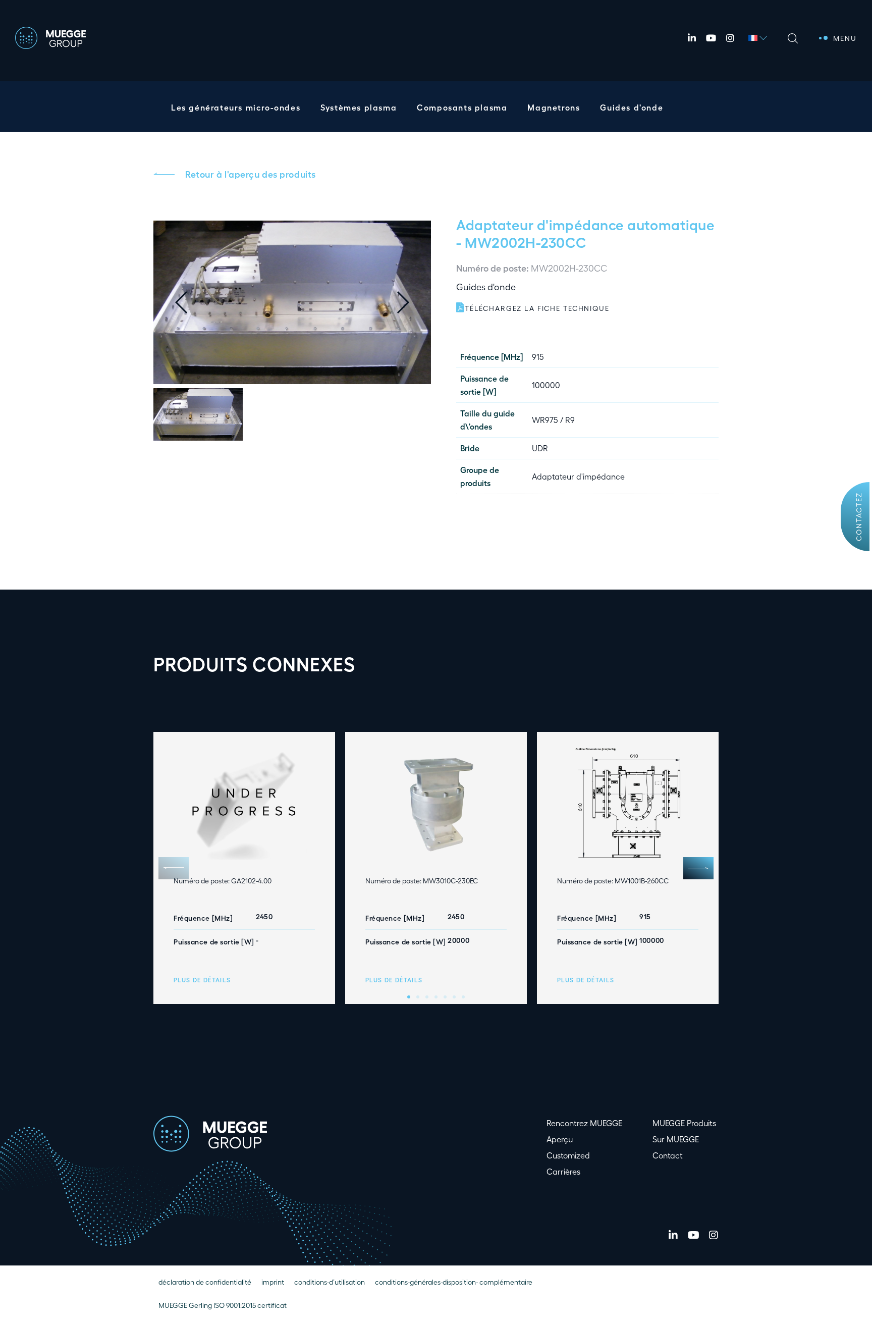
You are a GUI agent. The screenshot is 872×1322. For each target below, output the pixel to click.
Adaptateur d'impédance (578, 476)
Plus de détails (202, 979)
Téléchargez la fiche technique (537, 308)
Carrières (563, 1171)
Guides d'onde (631, 107)
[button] (411, 302)
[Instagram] (730, 37)
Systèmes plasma (358, 107)
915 (538, 356)
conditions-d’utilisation (329, 1282)
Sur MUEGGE (675, 1139)
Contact (667, 1155)
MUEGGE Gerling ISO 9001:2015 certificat (222, 1305)
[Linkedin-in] (691, 37)
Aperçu (560, 1139)
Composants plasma (462, 107)
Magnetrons (553, 107)
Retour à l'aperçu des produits (250, 173)
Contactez (858, 516)
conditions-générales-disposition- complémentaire (453, 1282)
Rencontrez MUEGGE (584, 1123)
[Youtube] (711, 37)
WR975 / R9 (553, 420)
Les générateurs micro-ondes (235, 107)
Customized (568, 1155)
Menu (845, 38)
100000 (546, 385)
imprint (272, 1282)
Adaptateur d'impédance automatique (585, 224)
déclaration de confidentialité (204, 1282)
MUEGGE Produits (684, 1123)
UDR (540, 448)
